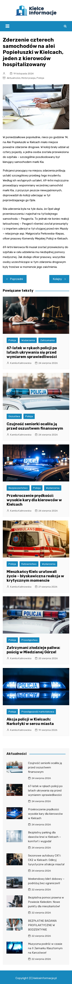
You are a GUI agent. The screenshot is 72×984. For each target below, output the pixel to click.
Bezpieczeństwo (18, 488)
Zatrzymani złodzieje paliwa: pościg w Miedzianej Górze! (33, 649)
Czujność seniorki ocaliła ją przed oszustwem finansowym (35, 426)
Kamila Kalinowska (20, 363)
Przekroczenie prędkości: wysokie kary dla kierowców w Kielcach (34, 500)
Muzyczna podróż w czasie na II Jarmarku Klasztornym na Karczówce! (45, 948)
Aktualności (13, 78)
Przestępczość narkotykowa (37, 711)
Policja (40, 78)
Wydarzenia (28, 340)
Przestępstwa (29, 640)
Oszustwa (14, 416)
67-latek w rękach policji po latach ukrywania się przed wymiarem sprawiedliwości (32, 352)
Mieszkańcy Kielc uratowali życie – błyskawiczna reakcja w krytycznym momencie (35, 576)
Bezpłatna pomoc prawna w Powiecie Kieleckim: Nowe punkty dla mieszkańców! (46, 902)
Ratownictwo (29, 564)
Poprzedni (16, 279)
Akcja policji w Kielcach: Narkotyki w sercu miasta (30, 721)
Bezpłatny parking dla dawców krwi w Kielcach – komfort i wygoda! (44, 837)
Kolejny (57, 279)
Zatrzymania (47, 340)
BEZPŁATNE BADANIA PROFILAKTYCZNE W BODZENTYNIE (42, 925)
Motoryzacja (28, 78)
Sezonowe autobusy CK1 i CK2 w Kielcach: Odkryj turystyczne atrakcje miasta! (46, 860)
